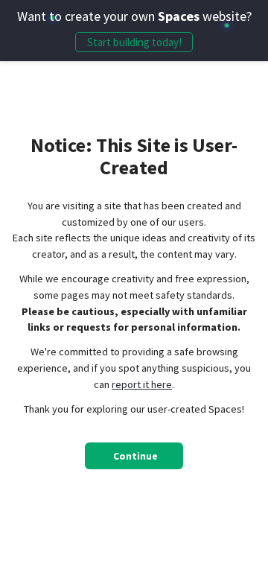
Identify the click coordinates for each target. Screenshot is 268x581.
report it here (142, 384)
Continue (135, 456)
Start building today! (134, 42)
